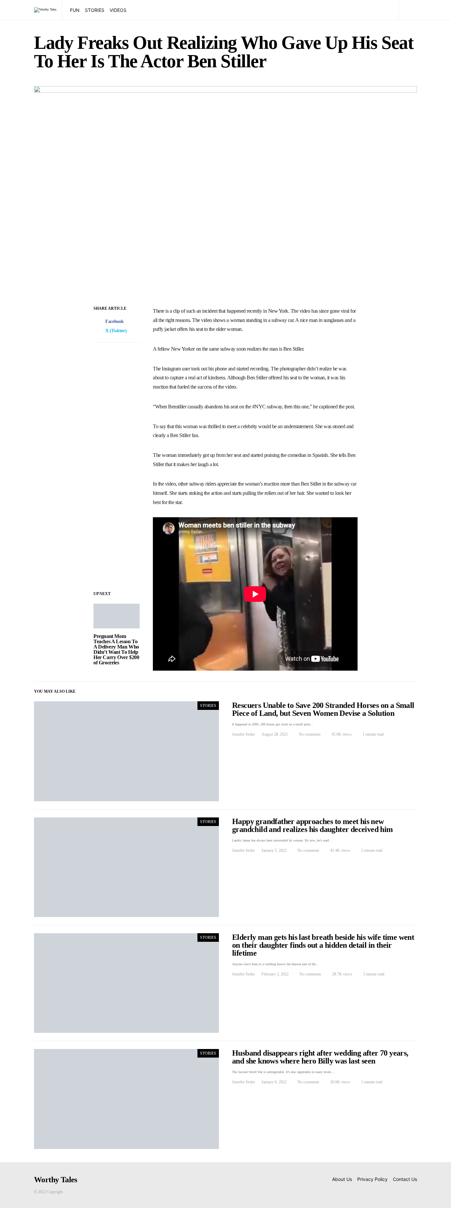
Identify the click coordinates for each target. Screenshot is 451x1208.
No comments (310, 734)
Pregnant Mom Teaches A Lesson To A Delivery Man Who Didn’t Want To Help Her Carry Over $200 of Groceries (116, 649)
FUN (75, 10)
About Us (342, 1179)
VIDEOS (118, 10)
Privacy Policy (372, 1179)
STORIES (94, 10)
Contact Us (405, 1179)
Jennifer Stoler (243, 734)
